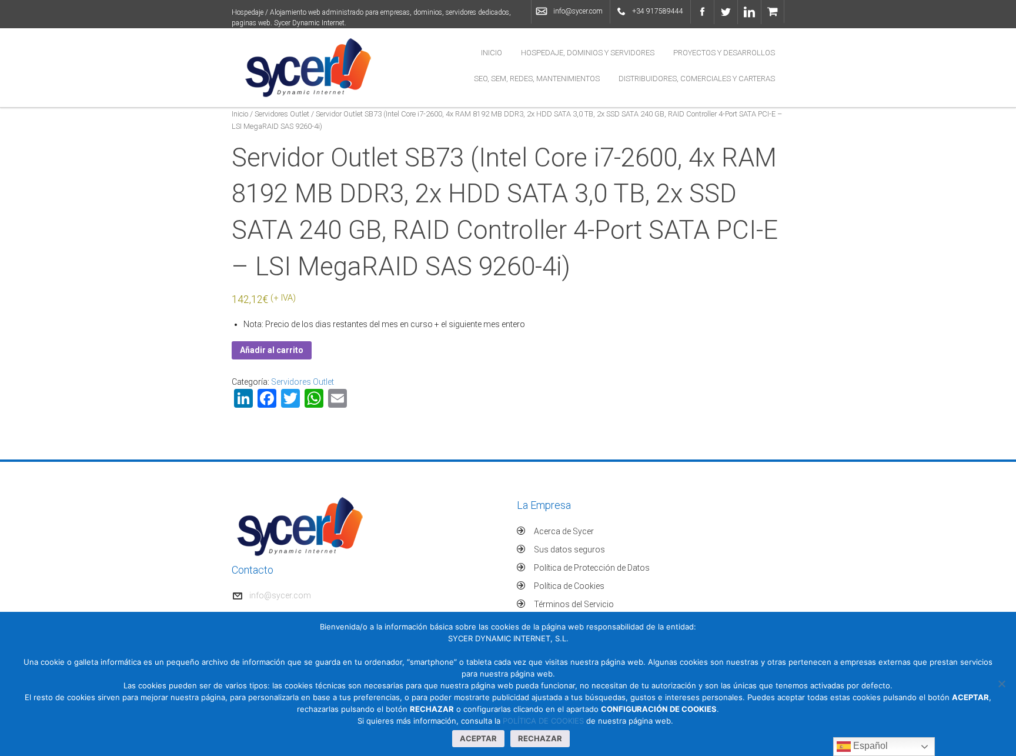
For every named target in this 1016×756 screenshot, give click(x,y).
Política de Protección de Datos (592, 567)
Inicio (491, 52)
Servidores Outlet (282, 113)
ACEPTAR (478, 738)
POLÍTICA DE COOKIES (543, 720)
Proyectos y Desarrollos (724, 52)
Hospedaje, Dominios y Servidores (587, 52)
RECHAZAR (540, 738)
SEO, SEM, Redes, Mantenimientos (537, 78)
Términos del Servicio (574, 604)
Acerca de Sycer (564, 531)
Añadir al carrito (271, 350)
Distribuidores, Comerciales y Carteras (697, 78)
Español (869, 746)
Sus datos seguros (569, 549)
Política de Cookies (569, 586)
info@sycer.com (578, 11)
